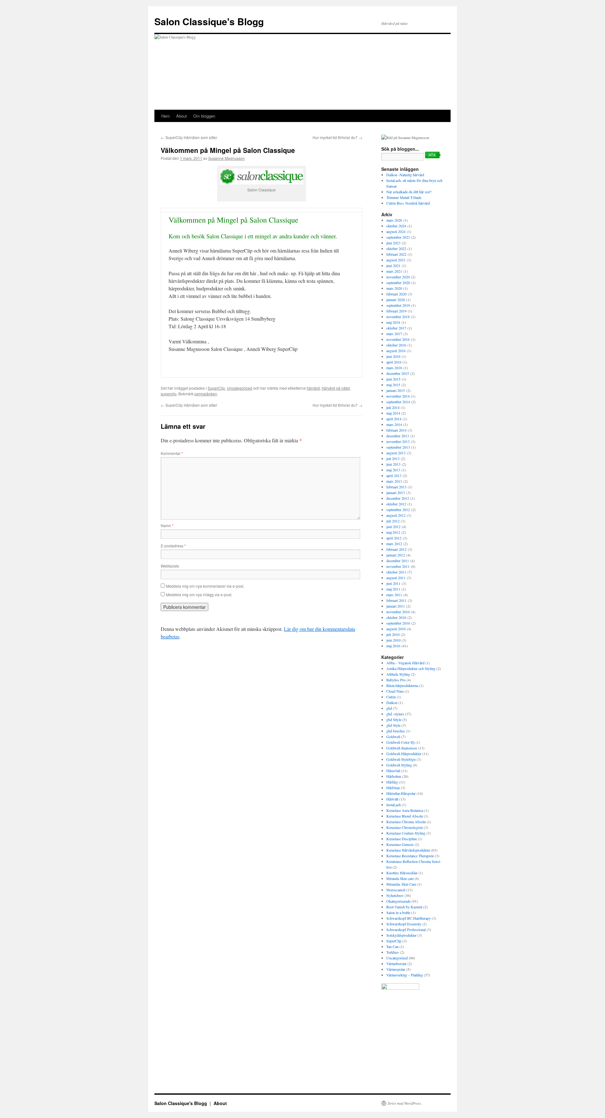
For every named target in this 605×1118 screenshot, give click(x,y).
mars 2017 (394, 333)
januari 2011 (395, 605)
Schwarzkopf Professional (406, 929)
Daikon (391, 702)
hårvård (313, 388)
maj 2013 (393, 469)
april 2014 (393, 418)
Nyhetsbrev (395, 895)
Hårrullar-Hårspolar (401, 793)
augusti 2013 (396, 452)
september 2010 (398, 623)
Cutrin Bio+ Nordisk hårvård (408, 203)
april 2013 (393, 475)
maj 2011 (393, 588)
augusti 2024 (396, 231)
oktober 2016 (396, 344)
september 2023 (398, 237)
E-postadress (173, 545)
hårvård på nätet (336, 388)
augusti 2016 (396, 350)
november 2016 (398, 339)
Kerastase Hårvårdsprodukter (408, 850)
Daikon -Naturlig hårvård (405, 174)
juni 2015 (393, 378)
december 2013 (397, 435)
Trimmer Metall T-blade (403, 197)
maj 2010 (393, 645)
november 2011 (398, 566)
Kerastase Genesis (400, 844)
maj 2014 (393, 413)
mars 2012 (394, 543)
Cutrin (391, 696)
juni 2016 (393, 356)
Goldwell (393, 736)
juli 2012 (393, 520)
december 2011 (397, 560)
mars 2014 (394, 424)
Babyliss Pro (396, 679)
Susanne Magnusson (226, 158)
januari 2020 (395, 299)
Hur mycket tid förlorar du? (337, 137)
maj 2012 (393, 532)
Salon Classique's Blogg (209, 21)
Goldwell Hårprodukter (403, 753)
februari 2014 (396, 430)
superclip (168, 393)
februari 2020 (396, 293)
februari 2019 (396, 310)
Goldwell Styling (399, 764)
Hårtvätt (392, 798)
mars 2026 (394, 220)
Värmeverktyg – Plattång (404, 974)
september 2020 (398, 282)
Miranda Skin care (400, 878)
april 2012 (393, 537)
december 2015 (397, 373)
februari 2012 (396, 549)
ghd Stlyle (393, 719)
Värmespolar (395, 969)
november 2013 (398, 441)
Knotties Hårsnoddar (402, 872)
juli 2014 (393, 407)
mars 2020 (394, 288)
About (181, 116)
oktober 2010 (396, 617)
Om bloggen (204, 116)
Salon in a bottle (398, 912)
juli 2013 (393, 458)
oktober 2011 (396, 571)
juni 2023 (393, 242)
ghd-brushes (395, 730)
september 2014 (398, 401)
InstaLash (393, 804)
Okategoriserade (398, 901)
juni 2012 (393, 526)
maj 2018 (393, 322)
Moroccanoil (395, 889)
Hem (165, 116)
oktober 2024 (396, 225)
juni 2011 (393, 583)
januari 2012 (395, 554)
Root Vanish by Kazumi (404, 906)
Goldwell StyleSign (401, 759)
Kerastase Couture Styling (405, 833)
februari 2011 (396, 600)
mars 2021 (394, 271)
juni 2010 (393, 640)
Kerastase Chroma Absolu (406, 821)
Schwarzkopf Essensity (403, 923)
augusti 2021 (396, 259)
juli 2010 (393, 634)
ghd (389, 708)
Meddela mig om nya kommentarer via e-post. (205, 586)
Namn (167, 525)
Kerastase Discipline (401, 838)
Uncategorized (239, 388)
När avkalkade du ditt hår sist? (408, 191)
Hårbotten (393, 776)
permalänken (205, 393)
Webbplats (170, 565)
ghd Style (393, 725)
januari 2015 (395, 390)
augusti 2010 (396, 628)
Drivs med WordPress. (405, 1103)
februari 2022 (396, 254)
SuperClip (216, 388)
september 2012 (398, 509)
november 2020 (398, 276)
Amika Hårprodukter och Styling (410, 668)
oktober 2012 (396, 503)
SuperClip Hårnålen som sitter (189, 137)
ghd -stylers (395, 713)
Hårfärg (392, 781)
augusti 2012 (396, 515)
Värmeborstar (396, 963)
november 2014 (398, 396)
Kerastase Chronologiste (404, 827)
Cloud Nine (395, 691)
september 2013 (398, 447)
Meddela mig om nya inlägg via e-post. (199, 594)
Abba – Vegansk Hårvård (405, 662)
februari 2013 (396, 486)
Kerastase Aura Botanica (404, 810)
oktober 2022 (396, 248)
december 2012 (397, 498)
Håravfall (393, 770)
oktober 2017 (396, 327)
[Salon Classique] (400, 988)
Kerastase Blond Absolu (404, 815)
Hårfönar (393, 787)
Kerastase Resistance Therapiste (410, 855)
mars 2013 (394, 481)
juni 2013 (393, 464)
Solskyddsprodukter (401, 935)
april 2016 (393, 361)
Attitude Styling (398, 674)
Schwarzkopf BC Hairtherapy (408, 918)
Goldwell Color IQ (400, 742)
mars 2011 (394, 594)
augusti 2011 (396, 577)
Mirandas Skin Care (401, 884)
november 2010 (398, 611)
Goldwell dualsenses (401, 747)
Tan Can (392, 946)
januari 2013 (395, 492)
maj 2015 (393, 384)
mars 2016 (394, 367)
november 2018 (398, 316)
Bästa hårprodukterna (402, 685)
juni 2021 (393, 265)
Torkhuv (392, 952)
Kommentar (172, 453)
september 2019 (398, 305)
